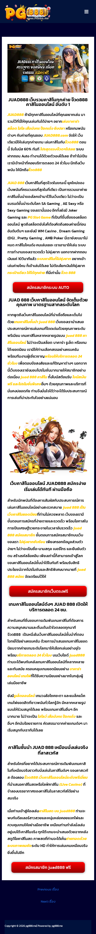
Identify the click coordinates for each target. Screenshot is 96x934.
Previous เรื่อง (48, 889)
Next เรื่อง (48, 901)
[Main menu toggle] (86, 12)
